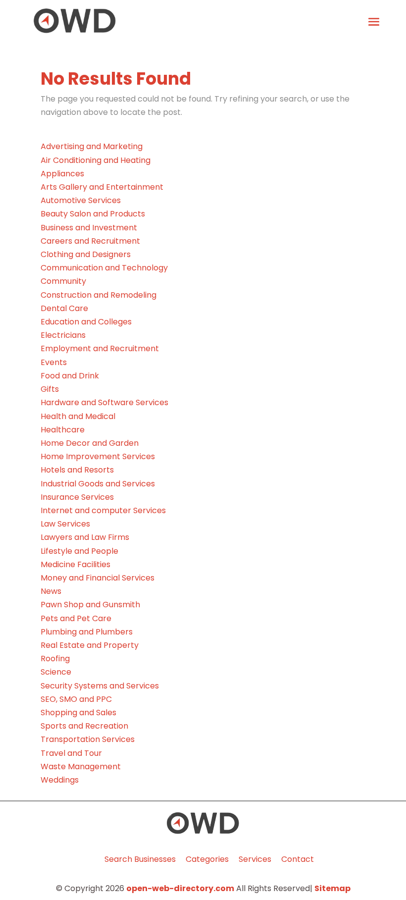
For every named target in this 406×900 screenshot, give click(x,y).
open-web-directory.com (180, 888)
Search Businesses (140, 859)
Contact (297, 859)
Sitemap (332, 888)
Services (255, 859)
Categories (207, 859)
